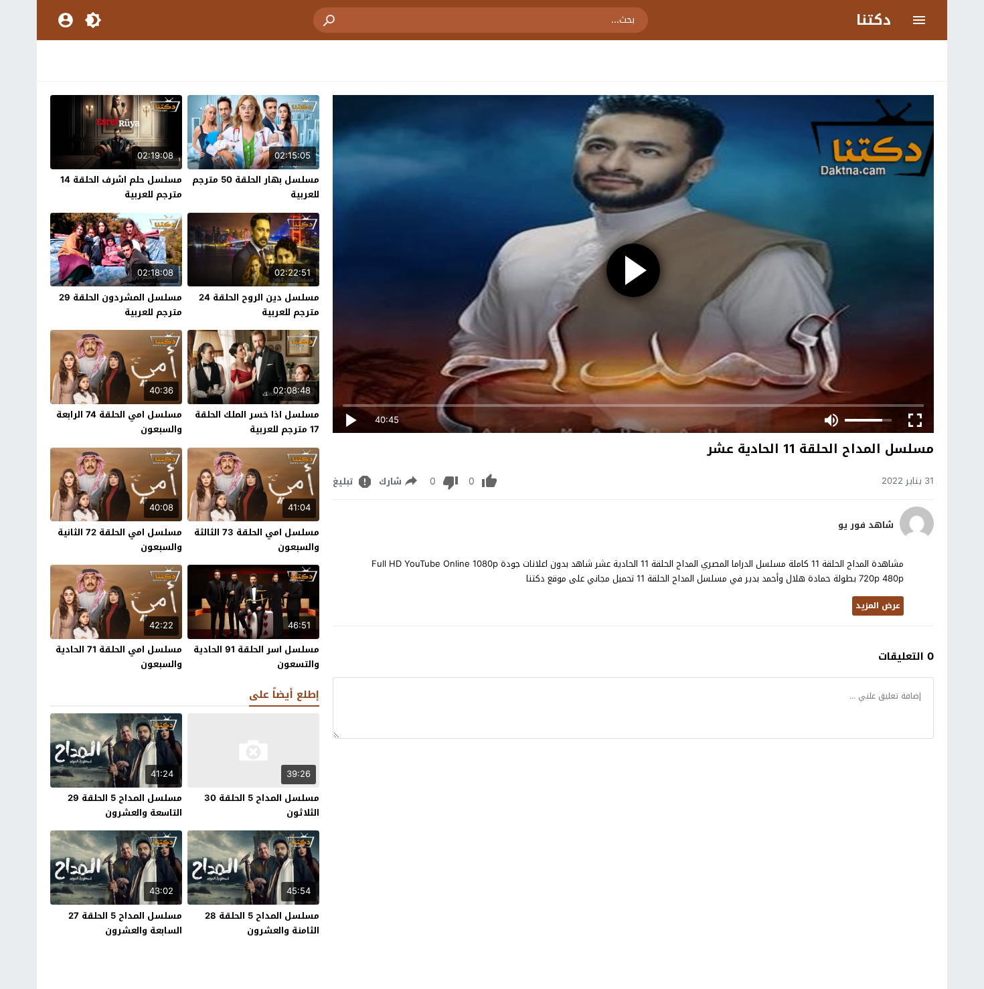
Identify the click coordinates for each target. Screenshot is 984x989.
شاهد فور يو (866, 525)
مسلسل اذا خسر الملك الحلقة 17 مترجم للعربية (257, 422)
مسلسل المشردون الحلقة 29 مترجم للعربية (120, 305)
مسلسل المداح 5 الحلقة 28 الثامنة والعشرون (262, 923)
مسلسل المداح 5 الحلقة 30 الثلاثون (261, 805)
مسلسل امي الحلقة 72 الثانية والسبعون (120, 539)
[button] (330, 20)
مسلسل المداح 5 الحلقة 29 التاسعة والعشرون (125, 805)
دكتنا (873, 20)
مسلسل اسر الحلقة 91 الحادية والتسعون (256, 656)
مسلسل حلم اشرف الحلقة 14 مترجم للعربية (121, 187)
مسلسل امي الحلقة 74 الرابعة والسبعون (119, 422)
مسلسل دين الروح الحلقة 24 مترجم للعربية (259, 305)
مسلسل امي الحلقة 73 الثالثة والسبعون (256, 539)
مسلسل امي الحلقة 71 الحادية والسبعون (119, 656)
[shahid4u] (917, 537)
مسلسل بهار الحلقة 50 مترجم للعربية (255, 187)
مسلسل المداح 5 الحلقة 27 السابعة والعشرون (125, 923)
